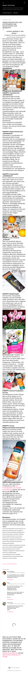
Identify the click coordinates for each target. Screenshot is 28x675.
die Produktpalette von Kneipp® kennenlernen (11, 487)
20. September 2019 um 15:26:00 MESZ (16, 603)
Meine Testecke (8, 5)
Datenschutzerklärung (10, 653)
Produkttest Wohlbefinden (11, 563)
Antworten (10, 579)
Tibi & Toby (10, 602)
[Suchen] (25, 2)
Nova (8, 582)
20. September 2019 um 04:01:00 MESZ (16, 583)
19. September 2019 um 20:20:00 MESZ (16, 572)
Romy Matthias (11, 571)
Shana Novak (18, 670)
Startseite (7, 13)
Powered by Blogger (15, 667)
